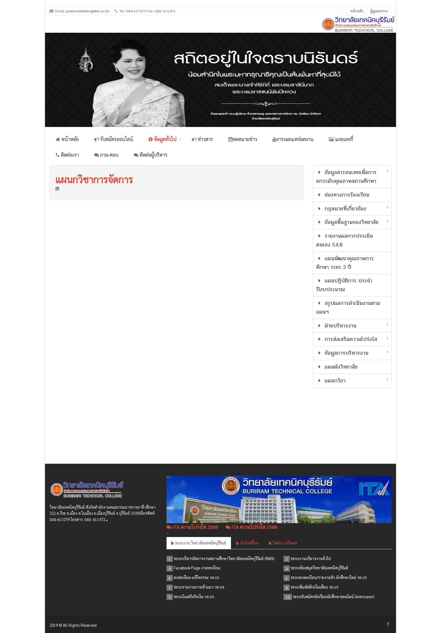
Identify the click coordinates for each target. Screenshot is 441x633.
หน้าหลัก (357, 10)
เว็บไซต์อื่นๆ (249, 542)
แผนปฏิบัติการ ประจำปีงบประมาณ (344, 285)
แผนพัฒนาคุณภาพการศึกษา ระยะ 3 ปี (345, 262)
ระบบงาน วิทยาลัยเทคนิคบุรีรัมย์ (200, 542)
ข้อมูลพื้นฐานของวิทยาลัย (351, 222)
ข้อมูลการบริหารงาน (345, 353)
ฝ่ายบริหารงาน (339, 325)
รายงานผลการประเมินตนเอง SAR (344, 240)
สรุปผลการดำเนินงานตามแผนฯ (348, 307)
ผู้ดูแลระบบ (379, 10)
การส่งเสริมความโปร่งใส (350, 339)
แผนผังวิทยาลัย (340, 367)
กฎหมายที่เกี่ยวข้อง (344, 208)
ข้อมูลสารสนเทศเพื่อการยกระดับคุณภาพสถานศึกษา (346, 176)
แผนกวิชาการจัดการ (94, 179)
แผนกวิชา (334, 380)
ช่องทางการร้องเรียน (346, 195)
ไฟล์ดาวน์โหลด (284, 542)
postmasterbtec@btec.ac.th (87, 10)
